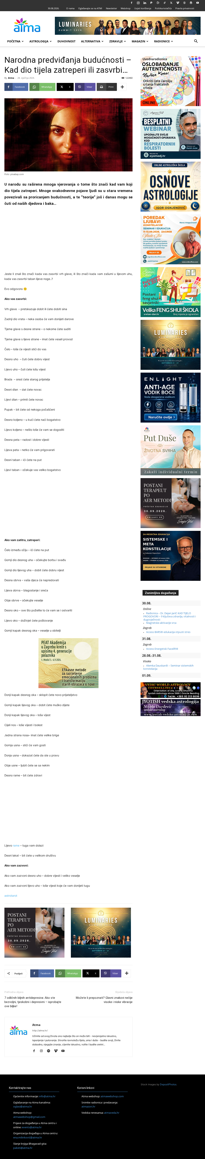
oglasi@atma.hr (22, 1106)
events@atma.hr (32, 1127)
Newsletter (111, 8)
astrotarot (10, 895)
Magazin (138, 41)
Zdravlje (116, 41)
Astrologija (38, 41)
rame (16, 845)
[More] (122, 87)
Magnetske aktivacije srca (161, 623)
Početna (13, 41)
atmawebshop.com (112, 1096)
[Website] (184, 3)
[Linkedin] (145, 3)
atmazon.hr (88, 1106)
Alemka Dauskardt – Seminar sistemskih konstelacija (168, 667)
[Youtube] (198, 3)
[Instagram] (138, 3)
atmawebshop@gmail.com (29, 1117)
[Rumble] (158, 3)
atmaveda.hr (111, 1112)
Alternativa (90, 41)
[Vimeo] (178, 3)
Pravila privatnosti (184, 8)
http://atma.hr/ (40, 1030)
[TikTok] (165, 3)
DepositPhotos (168, 1084)
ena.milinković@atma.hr (27, 1137)
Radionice (162, 41)
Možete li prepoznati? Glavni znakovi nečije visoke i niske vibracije (104, 1000)
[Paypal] (151, 3)
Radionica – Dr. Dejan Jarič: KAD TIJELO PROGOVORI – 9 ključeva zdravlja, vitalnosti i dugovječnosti (169, 616)
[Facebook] (132, 3)
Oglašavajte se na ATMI (90, 8)
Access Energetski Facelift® (162, 649)
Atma (11, 77)
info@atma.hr (47, 1096)
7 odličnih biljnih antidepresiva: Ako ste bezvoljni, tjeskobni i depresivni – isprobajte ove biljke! (32, 1002)
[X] (171, 3)
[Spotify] (50, 1051)
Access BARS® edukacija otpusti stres (168, 632)
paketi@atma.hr (22, 1148)
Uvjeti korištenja (142, 8)
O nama (70, 8)
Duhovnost (66, 41)
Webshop (126, 8)
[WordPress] (191, 3)
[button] (196, 42)
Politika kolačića (163, 8)
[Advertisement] (68, 240)
